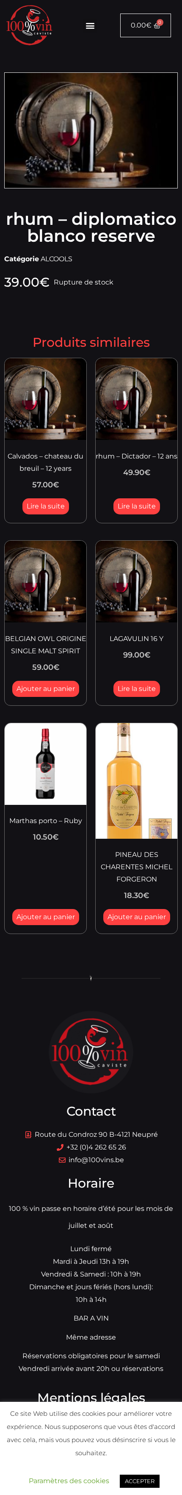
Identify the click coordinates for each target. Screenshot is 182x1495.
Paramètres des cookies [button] (69, 1481)
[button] (90, 26)
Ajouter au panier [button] (46, 689)
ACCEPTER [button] (139, 1481)
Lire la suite (46, 506)
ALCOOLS (56, 259)
